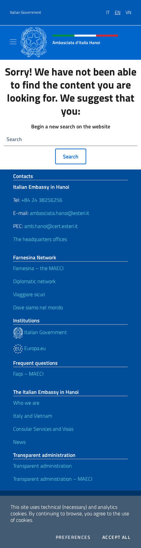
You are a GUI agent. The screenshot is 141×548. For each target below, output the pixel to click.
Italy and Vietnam (32, 416)
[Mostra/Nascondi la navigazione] (13, 42)
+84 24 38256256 (41, 200)
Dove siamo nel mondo (38, 307)
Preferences (73, 537)
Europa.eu (34, 348)
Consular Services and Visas (43, 429)
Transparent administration (42, 466)
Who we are (26, 403)
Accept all (116, 537)
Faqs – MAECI (28, 374)
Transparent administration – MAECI (52, 479)
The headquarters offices (40, 239)
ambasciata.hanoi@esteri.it (59, 213)
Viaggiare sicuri (29, 294)
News (19, 442)
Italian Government (25, 12)
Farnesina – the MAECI (38, 268)
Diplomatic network (34, 281)
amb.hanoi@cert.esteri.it (51, 226)
